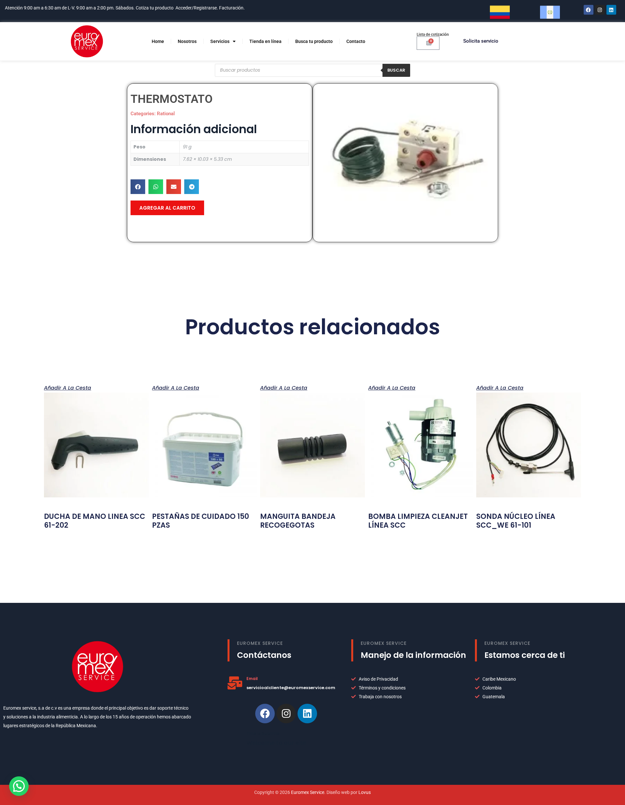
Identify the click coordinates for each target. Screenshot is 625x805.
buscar (396, 70)
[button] (138, 186)
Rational (166, 114)
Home (158, 41)
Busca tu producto (314, 41)
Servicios (219, 41)
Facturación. (232, 7)
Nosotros (187, 41)
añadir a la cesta (67, 387)
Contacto (355, 41)
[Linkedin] (307, 713)
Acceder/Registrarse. (196, 7)
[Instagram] (600, 10)
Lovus (364, 792)
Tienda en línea (265, 41)
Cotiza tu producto (155, 7)
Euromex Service (307, 792)
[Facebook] (588, 10)
